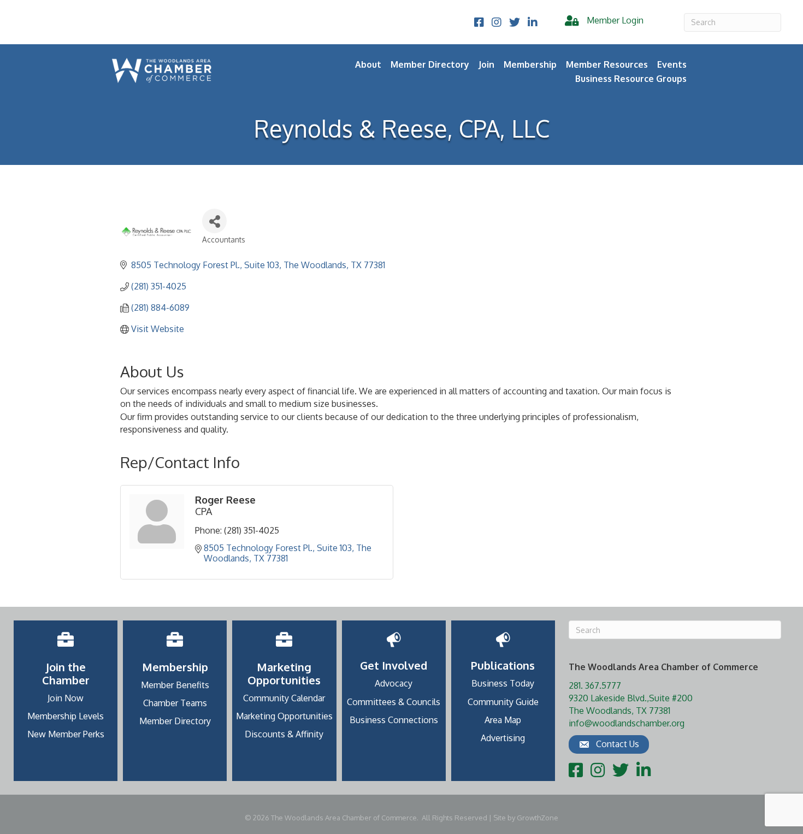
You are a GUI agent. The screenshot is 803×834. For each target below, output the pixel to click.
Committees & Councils (393, 701)
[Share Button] (214, 221)
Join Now (66, 698)
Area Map (503, 719)
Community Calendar (284, 698)
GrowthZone (537, 817)
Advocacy (393, 683)
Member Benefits (175, 684)
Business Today (502, 683)
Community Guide (503, 701)
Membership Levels (65, 716)
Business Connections (394, 719)
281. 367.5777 (595, 685)
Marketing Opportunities (284, 716)
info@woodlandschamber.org (626, 723)
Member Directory (430, 64)
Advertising (503, 737)
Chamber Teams (175, 702)
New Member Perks (65, 734)
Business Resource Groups (631, 78)
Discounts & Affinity (284, 734)
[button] (609, 744)
